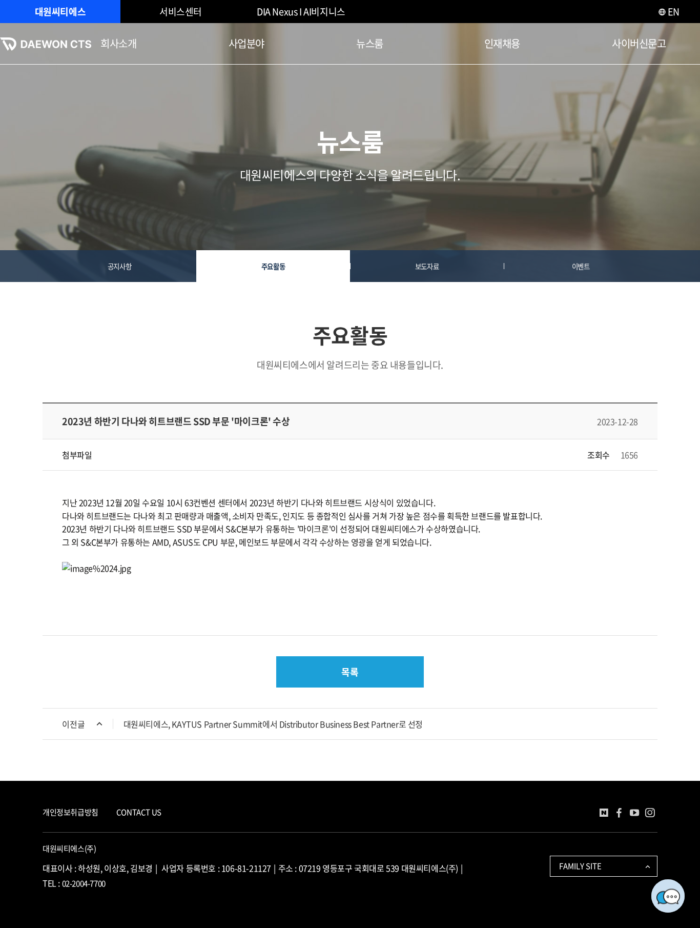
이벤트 (581, 266)
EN (673, 11)
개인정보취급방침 (70, 812)
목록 (350, 672)
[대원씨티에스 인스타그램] (649, 814)
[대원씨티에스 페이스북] (619, 814)
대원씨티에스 (60, 11)
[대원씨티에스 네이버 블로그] (603, 814)
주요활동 (273, 266)
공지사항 (119, 266)
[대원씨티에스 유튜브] (634, 814)
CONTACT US (138, 812)
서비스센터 (180, 11)
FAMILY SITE (580, 866)
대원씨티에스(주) (69, 848)
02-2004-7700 (84, 883)
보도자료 (427, 266)
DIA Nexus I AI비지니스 (301, 11)
